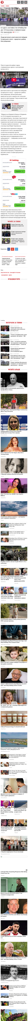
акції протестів (5, 272)
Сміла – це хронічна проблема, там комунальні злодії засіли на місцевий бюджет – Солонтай (18, 343)
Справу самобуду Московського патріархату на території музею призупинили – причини (18, 364)
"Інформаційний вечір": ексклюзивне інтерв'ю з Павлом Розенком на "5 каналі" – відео (7, 261)
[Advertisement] (14, 182)
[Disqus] (14, 301)
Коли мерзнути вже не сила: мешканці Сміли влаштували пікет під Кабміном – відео (17, 357)
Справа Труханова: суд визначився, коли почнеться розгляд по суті (17, 329)
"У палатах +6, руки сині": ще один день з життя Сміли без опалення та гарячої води (20, 261)
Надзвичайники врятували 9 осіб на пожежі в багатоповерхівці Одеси (17, 350)
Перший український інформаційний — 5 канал (2, 2)
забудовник (4, 275)
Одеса (17, 32)
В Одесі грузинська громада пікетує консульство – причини (18, 233)
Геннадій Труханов (15, 272)
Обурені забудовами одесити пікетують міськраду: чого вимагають (18, 108)
